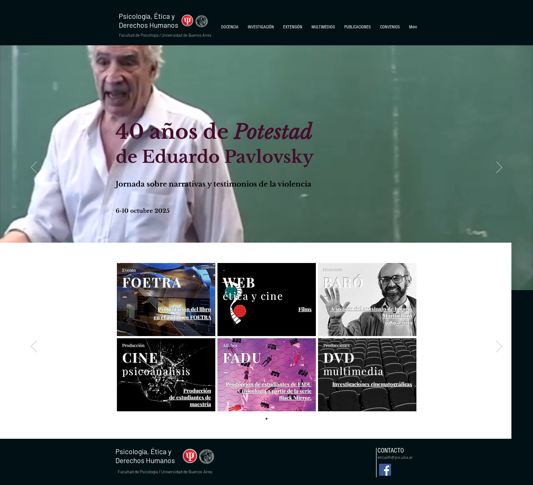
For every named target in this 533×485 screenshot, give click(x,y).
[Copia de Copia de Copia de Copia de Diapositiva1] (266, 419)
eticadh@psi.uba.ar (395, 457)
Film (303, 309)
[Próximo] (499, 168)
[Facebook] (385, 470)
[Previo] (34, 168)
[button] (230, 27)
